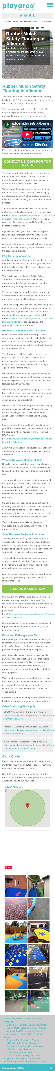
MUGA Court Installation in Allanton (23, 1043)
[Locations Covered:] (3, 5)
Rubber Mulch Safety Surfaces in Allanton (26, 1028)
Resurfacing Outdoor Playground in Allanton (25, 1061)
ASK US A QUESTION (27, 589)
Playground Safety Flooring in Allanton (22, 1018)
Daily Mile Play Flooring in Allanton (23, 1040)
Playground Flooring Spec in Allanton (22, 1058)
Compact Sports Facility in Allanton (23, 1055)
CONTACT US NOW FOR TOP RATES (27, 163)
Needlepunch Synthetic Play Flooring (24, 1034)
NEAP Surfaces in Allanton (19, 1052)
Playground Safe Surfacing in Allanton (24, 1046)
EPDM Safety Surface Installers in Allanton (26, 1025)
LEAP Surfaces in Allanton (18, 1049)
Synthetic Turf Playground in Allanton (24, 1031)
